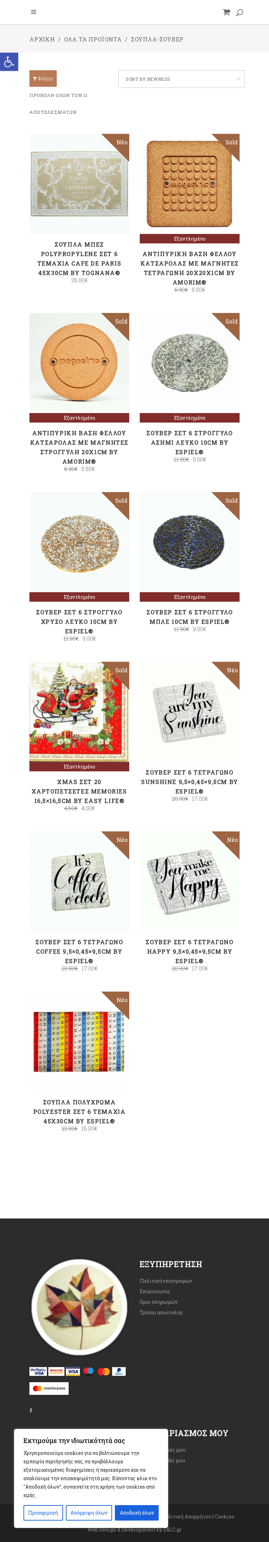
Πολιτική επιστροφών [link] (166, 1281)
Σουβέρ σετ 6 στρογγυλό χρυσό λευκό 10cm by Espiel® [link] (79, 621)
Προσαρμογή (43, 1512)
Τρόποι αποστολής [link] (161, 1312)
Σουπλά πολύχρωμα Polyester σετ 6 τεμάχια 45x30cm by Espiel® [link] (79, 1111)
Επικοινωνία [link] (155, 1291)
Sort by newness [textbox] (148, 79)
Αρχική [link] (42, 39)
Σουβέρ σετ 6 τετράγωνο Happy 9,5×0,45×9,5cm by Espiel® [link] (189, 951)
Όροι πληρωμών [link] (159, 1302)
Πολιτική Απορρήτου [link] (186, 1516)
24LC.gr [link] (172, 1529)
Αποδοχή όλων (137, 1512)
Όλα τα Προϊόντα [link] (93, 39)
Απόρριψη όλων (89, 1512)
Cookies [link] (225, 1516)
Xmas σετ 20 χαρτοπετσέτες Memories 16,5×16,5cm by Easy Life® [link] (79, 791)
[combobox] (181, 79)
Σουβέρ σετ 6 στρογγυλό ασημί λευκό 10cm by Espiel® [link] (189, 442)
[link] (9, 62)
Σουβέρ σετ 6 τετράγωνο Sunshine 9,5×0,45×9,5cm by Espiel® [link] (189, 782)
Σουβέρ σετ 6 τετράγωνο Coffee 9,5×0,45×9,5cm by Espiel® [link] (79, 951)
